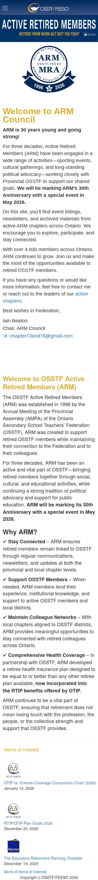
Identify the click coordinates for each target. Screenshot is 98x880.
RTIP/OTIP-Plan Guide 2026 (28, 823)
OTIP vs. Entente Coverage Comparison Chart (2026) (50, 782)
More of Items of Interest (25, 871)
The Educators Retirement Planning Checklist (43, 858)
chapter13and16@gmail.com (41, 335)
